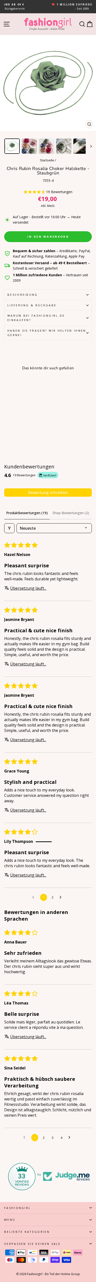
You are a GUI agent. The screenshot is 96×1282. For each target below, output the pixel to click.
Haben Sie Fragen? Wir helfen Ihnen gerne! (46, 333)
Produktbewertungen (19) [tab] (27, 512)
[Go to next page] (62, 897)
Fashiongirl (17, 1208)
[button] (35, 191)
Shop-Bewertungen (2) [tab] (70, 512)
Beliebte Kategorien (27, 1232)
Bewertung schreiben (48, 492)
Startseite (47, 160)
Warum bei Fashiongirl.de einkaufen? (36, 318)
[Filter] (9, 528)
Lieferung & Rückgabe (31, 305)
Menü (9, 1219)
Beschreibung (22, 294)
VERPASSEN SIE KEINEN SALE (32, 1244)
